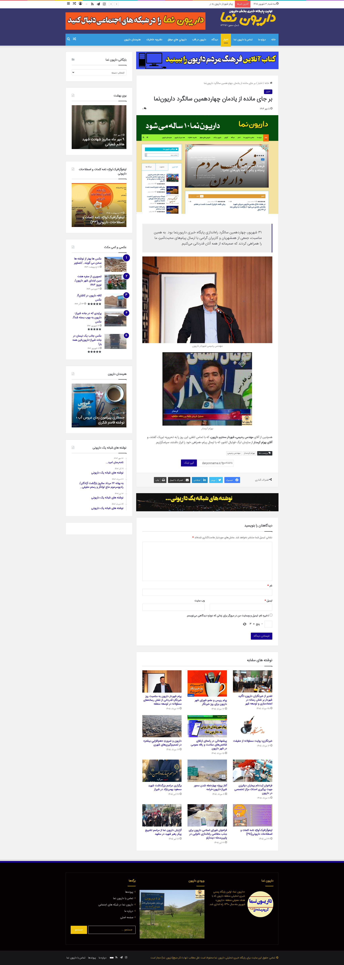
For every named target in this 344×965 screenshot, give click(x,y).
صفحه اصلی (126, 917)
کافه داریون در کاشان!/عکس (89, 297)
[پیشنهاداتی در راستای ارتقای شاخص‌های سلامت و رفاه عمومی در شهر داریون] (207, 726)
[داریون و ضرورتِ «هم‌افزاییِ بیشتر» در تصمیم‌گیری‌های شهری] (162, 726)
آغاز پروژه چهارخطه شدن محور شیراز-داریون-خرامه (210, 787)
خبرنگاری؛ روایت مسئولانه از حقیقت (252, 741)
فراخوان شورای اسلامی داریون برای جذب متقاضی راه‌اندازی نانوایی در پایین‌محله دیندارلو (208, 834)
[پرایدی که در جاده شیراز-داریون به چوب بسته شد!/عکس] (115, 318)
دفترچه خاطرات (154, 39)
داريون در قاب (199, 39)
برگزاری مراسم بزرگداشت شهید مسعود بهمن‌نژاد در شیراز (165, 787)
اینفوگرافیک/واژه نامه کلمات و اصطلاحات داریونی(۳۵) (256, 832)
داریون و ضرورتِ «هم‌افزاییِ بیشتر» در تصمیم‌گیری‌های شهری (162, 743)
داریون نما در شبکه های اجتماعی (115, 905)
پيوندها (129, 892)
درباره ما (262, 39)
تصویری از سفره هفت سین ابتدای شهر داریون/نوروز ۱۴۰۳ (88, 280)
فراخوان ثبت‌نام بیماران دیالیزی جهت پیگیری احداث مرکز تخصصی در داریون (253, 789)
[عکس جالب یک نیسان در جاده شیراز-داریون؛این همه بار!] (115, 341)
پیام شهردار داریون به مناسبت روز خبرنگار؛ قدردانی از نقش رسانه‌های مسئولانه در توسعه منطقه (185, 4)
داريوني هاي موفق (177, 39)
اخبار (226, 39)
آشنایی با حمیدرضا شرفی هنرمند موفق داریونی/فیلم (101, 420)
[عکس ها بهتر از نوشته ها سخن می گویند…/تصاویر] (115, 264)
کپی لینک (189, 463)
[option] (99, 127)
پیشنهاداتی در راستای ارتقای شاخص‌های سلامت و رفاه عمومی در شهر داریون (209, 745)
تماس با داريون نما (243, 39)
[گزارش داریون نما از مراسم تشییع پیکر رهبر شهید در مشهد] (162, 815)
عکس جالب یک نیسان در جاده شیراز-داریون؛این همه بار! (87, 340)
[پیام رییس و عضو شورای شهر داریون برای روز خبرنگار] (207, 683)
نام (269, 586)
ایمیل (268, 601)
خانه (273, 39)
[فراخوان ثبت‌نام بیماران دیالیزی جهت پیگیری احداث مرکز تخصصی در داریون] (252, 771)
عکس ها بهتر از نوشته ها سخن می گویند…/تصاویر (88, 260)
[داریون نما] (249, 18)
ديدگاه (215, 39)
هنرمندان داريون (132, 39)
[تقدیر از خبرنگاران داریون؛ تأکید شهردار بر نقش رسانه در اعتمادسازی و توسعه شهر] (252, 681)
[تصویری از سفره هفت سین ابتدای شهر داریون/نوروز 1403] (115, 282)
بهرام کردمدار (249, 453)
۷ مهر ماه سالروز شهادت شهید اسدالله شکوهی (103, 141)
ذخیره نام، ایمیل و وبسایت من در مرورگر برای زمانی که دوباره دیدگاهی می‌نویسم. (228, 616)
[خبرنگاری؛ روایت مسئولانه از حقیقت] (252, 726)
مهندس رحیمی (234, 453)
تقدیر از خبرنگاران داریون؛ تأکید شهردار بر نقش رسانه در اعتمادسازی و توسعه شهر (255, 700)
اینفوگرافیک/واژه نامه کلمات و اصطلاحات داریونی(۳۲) (103, 219)
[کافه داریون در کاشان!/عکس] (115, 301)
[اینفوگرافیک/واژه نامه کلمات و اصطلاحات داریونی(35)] (252, 815)
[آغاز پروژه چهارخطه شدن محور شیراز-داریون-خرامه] (207, 771)
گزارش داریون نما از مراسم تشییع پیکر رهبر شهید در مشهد (163, 832)
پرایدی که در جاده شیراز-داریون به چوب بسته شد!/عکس (87, 317)
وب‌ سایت (199, 601)
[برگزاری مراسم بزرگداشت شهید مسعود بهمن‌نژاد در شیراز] (162, 771)
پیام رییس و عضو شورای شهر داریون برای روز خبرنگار (211, 702)
